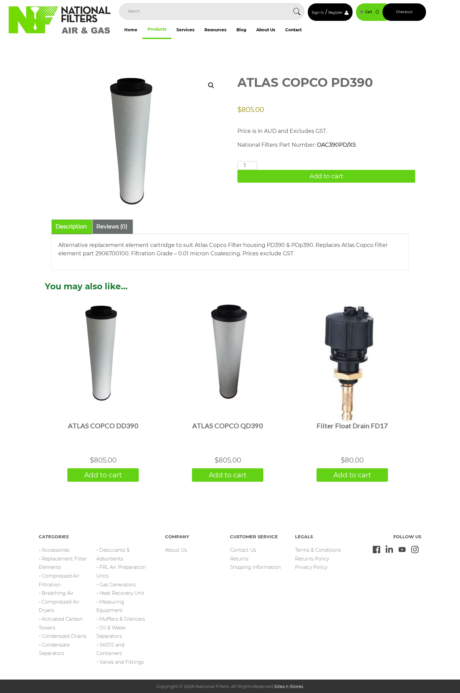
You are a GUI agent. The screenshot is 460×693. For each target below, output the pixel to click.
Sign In (318, 12)
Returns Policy (312, 559)
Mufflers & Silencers (122, 619)
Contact (293, 29)
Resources (215, 29)
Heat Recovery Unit (121, 593)
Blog (241, 29)
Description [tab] (71, 226)
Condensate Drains (64, 636)
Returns (239, 559)
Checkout (404, 12)
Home (130, 29)
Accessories (55, 550)
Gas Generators (117, 585)
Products (156, 29)
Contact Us (243, 550)
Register (335, 12)
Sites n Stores (288, 686)
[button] (211, 85)
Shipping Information (255, 567)
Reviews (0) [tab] (111, 226)
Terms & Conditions (318, 550)
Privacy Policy (311, 567)
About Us (265, 29)
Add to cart (326, 176)
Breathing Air (58, 593)
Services (185, 29)
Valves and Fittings (121, 662)
